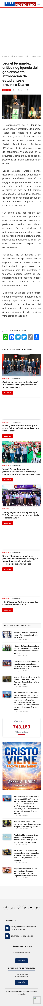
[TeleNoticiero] (20, 4)
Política (6, 90)
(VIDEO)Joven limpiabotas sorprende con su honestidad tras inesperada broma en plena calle (27, 824)
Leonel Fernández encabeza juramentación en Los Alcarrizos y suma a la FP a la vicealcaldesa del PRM (21, 471)
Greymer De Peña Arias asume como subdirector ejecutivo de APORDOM (26, 635)
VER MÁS (21, 961)
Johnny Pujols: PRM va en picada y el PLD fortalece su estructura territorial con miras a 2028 (20, 515)
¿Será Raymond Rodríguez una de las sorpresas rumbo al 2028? (20, 603)
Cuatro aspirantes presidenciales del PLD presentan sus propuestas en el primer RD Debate (20, 385)
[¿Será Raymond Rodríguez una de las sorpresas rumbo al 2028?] (21, 585)
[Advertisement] (21, 31)
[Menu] (39, 4)
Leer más (7, 392)
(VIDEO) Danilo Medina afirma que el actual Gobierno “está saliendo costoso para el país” (21, 428)
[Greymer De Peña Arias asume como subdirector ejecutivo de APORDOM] (7, 634)
